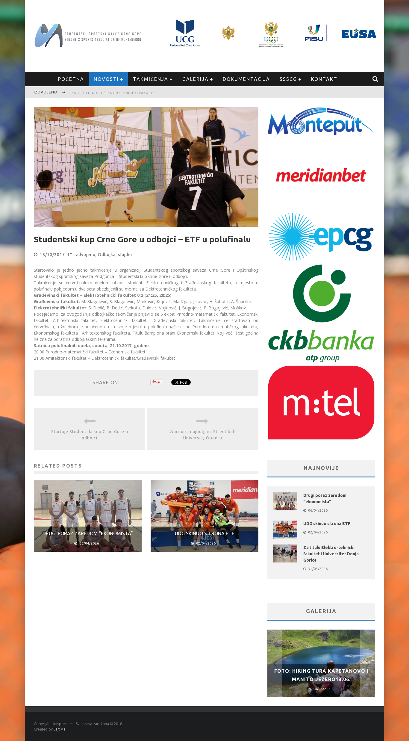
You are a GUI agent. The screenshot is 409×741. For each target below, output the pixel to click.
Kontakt (324, 79)
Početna (71, 79)
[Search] (375, 79)
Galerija (195, 79)
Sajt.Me (60, 729)
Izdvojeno (85, 254)
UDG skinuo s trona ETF (204, 533)
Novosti (106, 79)
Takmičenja (150, 79)
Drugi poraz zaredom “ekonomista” (88, 533)
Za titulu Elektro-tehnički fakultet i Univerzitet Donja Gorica (331, 553)
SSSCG (288, 79)
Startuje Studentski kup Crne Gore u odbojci (89, 434)
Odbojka (107, 254)
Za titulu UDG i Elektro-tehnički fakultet (114, 93)
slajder (125, 254)
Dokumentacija (246, 79)
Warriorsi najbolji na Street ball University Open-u (202, 434)
